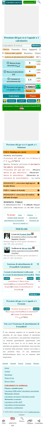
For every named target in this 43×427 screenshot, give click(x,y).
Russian (36, 363)
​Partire (36, 309)
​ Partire (30, 278)
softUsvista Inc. (34, 412)
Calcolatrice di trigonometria (15, 405)
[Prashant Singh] (7, 238)
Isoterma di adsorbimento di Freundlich (19, 57)
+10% (38, 61)
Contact (7, 371)
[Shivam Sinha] (7, 252)
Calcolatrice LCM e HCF (13, 402)
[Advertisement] (21, 20)
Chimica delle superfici (13, 53)
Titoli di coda (21, 229)
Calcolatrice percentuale (30, 391)
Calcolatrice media (28, 397)
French (20, 363)
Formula (12, 101)
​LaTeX (6, 309)
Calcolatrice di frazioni (13, 397)
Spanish (13, 363)
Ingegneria (33, 49)
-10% (38, 64)
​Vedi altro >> (34, 294)
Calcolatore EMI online (13, 391)
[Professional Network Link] (32, 234)
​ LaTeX (6, 278)
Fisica (24, 49)
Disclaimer (8, 375)
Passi (33, 96)
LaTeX (21, 101)
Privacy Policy (10, 381)
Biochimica (28, 53)
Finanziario (15, 49)
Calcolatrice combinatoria (14, 408)
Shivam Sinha (27, 248)
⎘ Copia (38, 87)
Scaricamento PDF (30, 2)
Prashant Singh (25, 234)
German (28, 363)
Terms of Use (9, 378)
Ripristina (31, 101)
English (5, 363)
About (7, 368)
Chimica (6, 49)
